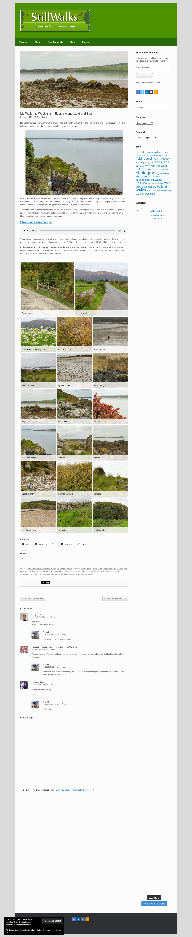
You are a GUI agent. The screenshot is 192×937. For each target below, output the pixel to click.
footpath (166, 158)
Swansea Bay (152, 183)
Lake (151, 162)
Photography (61, 568)
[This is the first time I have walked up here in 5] (140, 246)
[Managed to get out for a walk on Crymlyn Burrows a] (149, 840)
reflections (164, 173)
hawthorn (39, 571)
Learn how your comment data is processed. (75, 789)
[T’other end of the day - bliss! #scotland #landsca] (149, 742)
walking (162, 186)
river (137, 176)
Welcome (23, 41)
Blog (72, 41)
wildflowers (89, 574)
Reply (53, 617)
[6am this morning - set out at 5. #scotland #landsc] (158, 738)
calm (95, 568)
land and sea (80, 571)
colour (152, 155)
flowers (159, 159)
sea (149, 176)
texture (160, 183)
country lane (107, 568)
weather (157, 190)
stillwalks (156, 179)
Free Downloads (55, 41)
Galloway (31, 571)
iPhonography (64, 571)
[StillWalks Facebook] (138, 92)
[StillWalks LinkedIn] (147, 92)
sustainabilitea (38, 682)
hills (51, 571)
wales (152, 186)
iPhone (55, 571)
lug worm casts (99, 571)
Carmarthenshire (142, 155)
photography (24, 574)
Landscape (31, 568)
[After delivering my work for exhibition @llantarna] (168, 852)
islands (72, 571)
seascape (50, 574)
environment (161, 155)
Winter (142, 194)
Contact (85, 41)
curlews (120, 568)
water (150, 190)
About (37, 41)
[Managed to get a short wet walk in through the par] (149, 650)
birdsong (89, 568)
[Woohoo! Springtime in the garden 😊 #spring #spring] (140, 423)
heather (46, 571)
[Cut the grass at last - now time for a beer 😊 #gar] (168, 739)
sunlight (166, 179)
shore (57, 574)
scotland (43, 574)
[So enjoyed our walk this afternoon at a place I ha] (149, 477)
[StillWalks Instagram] (83, 919)
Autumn (153, 152)
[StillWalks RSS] (156, 92)
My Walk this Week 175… (33, 598)
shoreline (63, 574)
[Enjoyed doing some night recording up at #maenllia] (140, 765)
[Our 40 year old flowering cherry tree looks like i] (158, 315)
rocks (32, 574)
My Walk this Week (43, 568)
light (138, 165)
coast (100, 568)
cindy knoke (37, 614)
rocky (37, 574)
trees (167, 183)
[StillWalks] (55, 20)
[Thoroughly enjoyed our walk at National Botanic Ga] (168, 250)
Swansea (141, 183)
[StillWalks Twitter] (142, 92)
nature (140, 169)
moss (142, 166)
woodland (150, 193)
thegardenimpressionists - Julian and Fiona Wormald (54, 646)
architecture (141, 152)
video (144, 186)
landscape (89, 571)
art (149, 152)
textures (81, 574)
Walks (69, 568)
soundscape (72, 574)
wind (137, 194)
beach (83, 568)
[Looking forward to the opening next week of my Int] (140, 656)
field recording (146, 158)
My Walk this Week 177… (115, 598)
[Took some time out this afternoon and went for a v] (158, 440)
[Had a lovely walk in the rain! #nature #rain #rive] (149, 237)
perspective (164, 169)
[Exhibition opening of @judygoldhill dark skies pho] (158, 661)
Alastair (44, 117)
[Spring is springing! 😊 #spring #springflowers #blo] (140, 825)
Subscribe (144, 75)
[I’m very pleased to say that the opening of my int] (168, 509)
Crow (114, 568)
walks (141, 190)
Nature (53, 568)
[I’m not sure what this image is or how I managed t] (168, 665)
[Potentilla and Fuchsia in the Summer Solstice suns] (158, 835)
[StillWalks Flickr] (151, 92)
